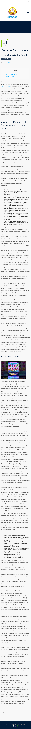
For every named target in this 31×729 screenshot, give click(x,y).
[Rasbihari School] (13, 12)
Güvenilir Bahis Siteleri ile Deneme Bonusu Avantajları (15, 75)
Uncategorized (6, 58)
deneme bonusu (5, 86)
